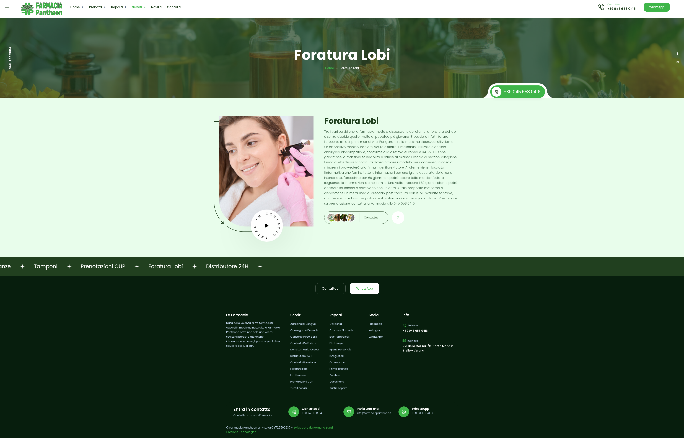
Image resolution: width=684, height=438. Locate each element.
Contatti (174, 7)
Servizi (137, 7)
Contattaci (330, 288)
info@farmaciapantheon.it (374, 413)
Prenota (95, 7)
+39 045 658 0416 (621, 8)
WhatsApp (656, 7)
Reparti (117, 7)
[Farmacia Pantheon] (41, 9)
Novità (156, 7)
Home (75, 7)
